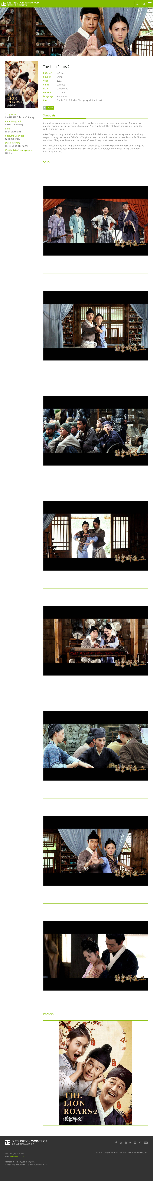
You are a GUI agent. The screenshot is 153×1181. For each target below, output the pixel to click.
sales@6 (13, 1156)
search (137, 3)
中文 (143, 4)
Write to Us (132, 3)
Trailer (50, 108)
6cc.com (20, 1156)
